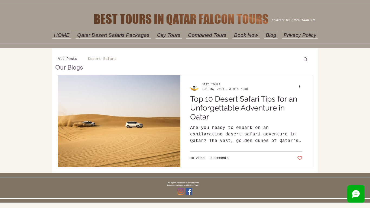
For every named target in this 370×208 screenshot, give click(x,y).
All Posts (67, 59)
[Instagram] (180, 191)
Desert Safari (102, 59)
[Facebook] (189, 191)
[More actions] (301, 86)
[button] (305, 59)
